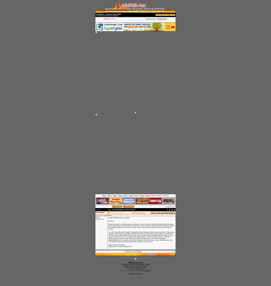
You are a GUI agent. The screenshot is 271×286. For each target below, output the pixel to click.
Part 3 (115, 196)
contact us (139, 273)
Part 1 (104, 196)
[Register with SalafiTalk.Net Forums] (165, 15)
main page (132, 273)
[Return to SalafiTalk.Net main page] (172, 15)
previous (168, 206)
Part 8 (142, 196)
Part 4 (120, 196)
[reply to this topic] (153, 213)
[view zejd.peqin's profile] (164, 213)
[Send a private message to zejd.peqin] (171, 213)
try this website (145, 270)
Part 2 (110, 196)
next (173, 206)
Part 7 (137, 196)
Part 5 (126, 196)
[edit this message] (158, 213)
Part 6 (131, 196)
